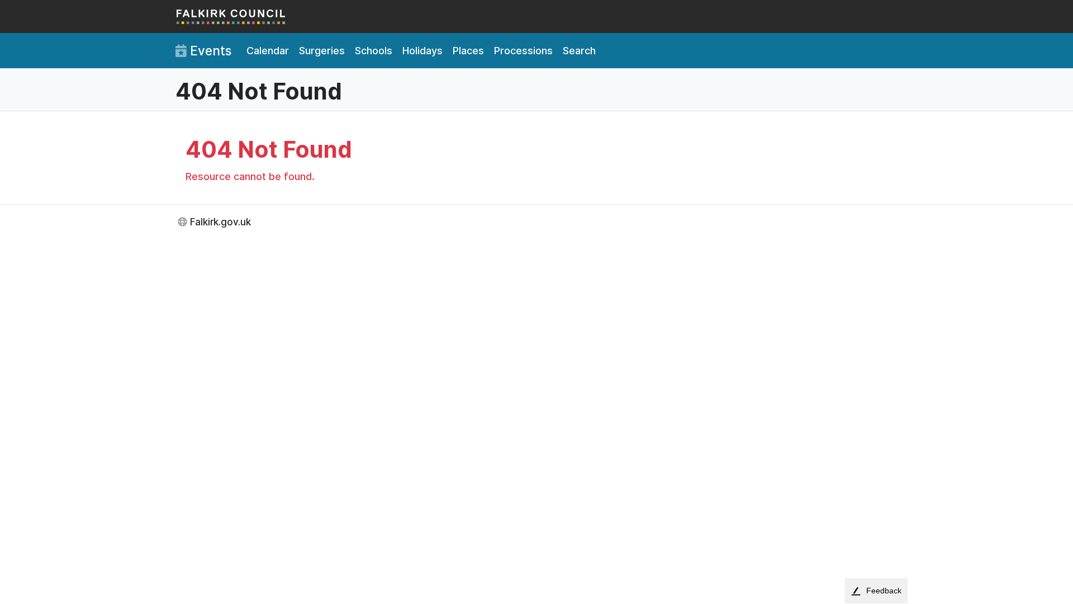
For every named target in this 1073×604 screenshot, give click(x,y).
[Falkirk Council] (231, 16)
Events (209, 50)
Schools (373, 50)
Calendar (267, 50)
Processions (523, 50)
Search (579, 50)
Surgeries (322, 50)
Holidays (422, 50)
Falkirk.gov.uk (220, 222)
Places (468, 50)
